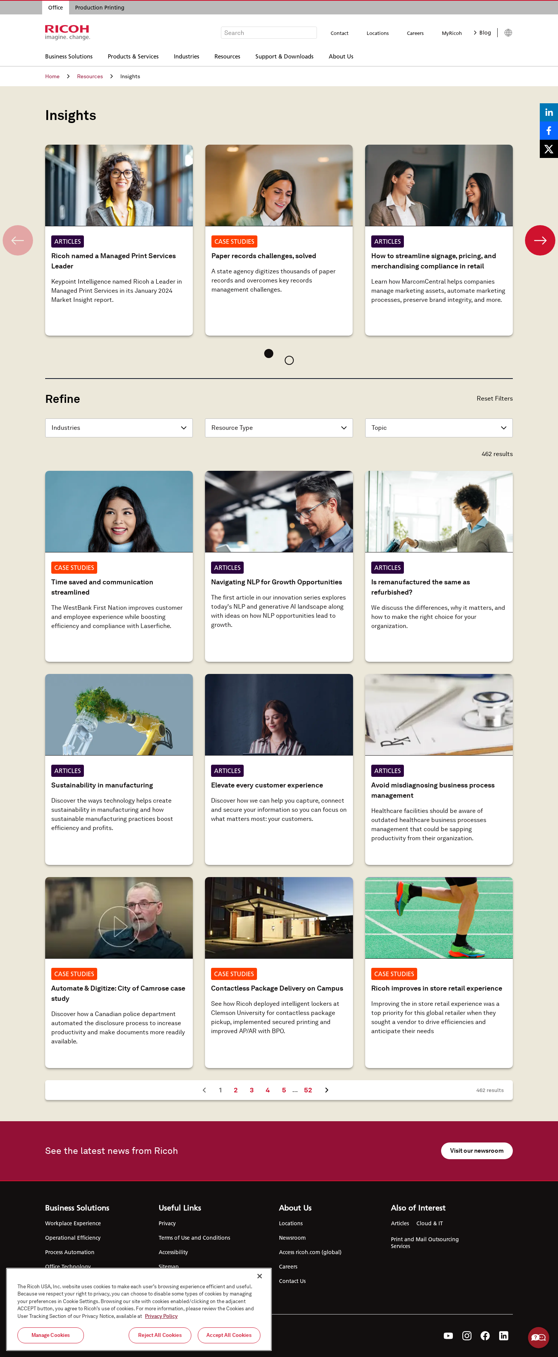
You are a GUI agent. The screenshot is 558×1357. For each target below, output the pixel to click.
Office (55, 7)
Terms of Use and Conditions (194, 1237)
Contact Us (292, 1281)
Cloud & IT (429, 1223)
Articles (400, 1223)
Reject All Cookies (159, 1335)
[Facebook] (485, 1335)
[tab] (268, 353)
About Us (341, 56)
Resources (227, 56)
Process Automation (70, 1252)
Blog (485, 32)
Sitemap (169, 1266)
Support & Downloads (284, 56)
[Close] (259, 1276)
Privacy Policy (161, 1316)
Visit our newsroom (477, 1150)
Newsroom (292, 1237)
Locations (378, 33)
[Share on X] (549, 149)
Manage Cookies (51, 1335)
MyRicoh (452, 33)
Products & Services (133, 56)
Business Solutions (69, 56)
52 (311, 1090)
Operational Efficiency (73, 1237)
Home (52, 76)
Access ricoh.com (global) (310, 1252)
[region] (139, 1309)
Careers (415, 33)
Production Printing (100, 7)
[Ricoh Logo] (67, 32)
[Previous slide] (18, 240)
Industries (186, 56)
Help (538, 1337)
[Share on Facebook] (549, 130)
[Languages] (505, 32)
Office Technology (68, 1266)
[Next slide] (540, 240)
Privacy (167, 1223)
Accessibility (173, 1252)
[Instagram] (466, 1335)
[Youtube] (448, 1335)
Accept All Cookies (228, 1335)
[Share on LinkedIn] (549, 112)
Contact (339, 33)
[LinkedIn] (503, 1335)
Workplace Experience (73, 1223)
